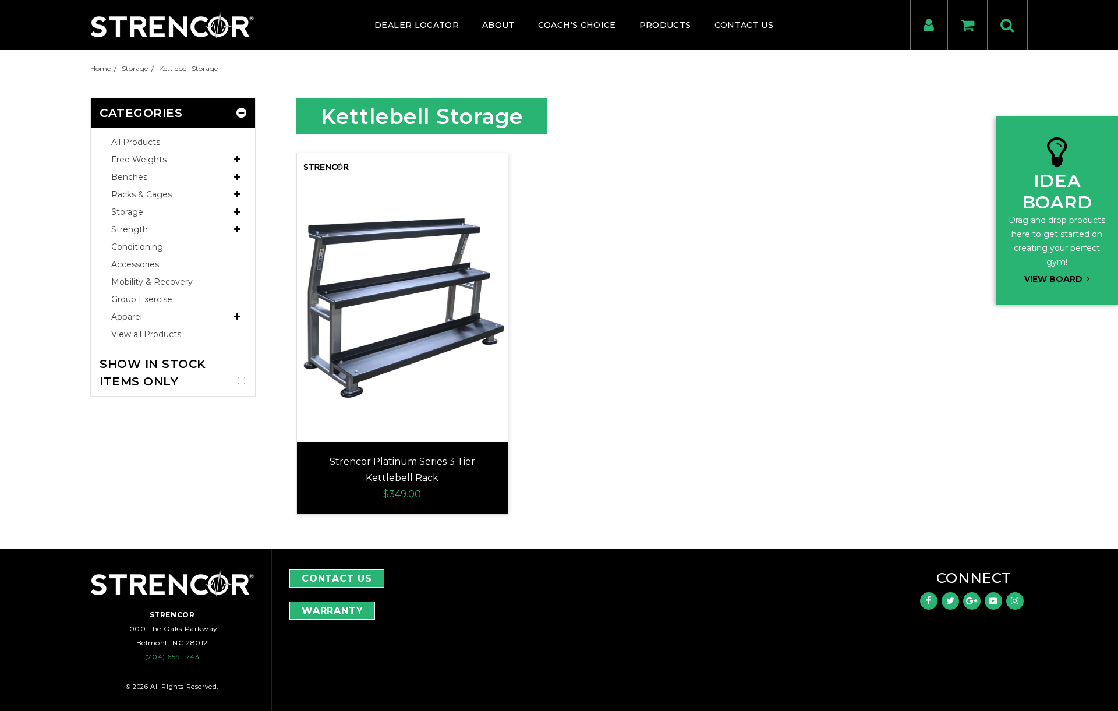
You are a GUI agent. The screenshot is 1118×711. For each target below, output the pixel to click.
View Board (1054, 279)
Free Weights (139, 159)
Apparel (126, 317)
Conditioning (137, 247)
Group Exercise (141, 299)
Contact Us (337, 578)
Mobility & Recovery (152, 282)
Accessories (135, 264)
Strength (129, 229)
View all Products (146, 334)
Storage (135, 68)
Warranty (332, 610)
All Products (135, 142)
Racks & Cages (141, 194)
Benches (129, 177)
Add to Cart (402, 277)
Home (100, 68)
